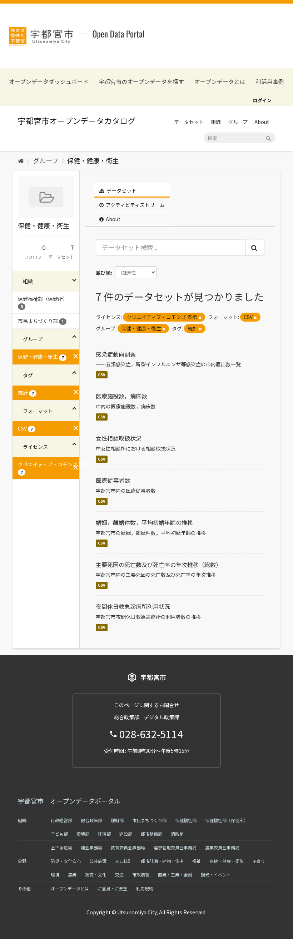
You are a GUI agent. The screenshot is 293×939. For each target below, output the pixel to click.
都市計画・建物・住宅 (162, 861)
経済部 (104, 834)
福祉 (196, 861)
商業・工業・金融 (175, 874)
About (261, 121)
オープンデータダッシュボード (49, 82)
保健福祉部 (186, 820)
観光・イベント (216, 874)
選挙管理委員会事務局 (175, 847)
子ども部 (59, 834)
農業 (72, 874)
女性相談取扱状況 (118, 438)
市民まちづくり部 (149, 820)
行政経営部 (61, 820)
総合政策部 (91, 820)
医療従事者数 (113, 480)
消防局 (177, 834)
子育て (258, 861)
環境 (55, 874)
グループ (238, 121)
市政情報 (140, 874)
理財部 (117, 820)
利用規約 (144, 888)
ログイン (262, 100)
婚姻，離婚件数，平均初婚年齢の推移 (144, 522)
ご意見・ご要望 (113, 888)
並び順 (103, 272)
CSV (101, 374)
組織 (216, 121)
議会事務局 (91, 847)
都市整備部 (151, 834)
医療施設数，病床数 (121, 396)
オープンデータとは (219, 82)
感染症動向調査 (116, 354)
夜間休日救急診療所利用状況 (133, 606)
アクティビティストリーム (135, 204)
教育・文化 (95, 874)
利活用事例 (269, 82)
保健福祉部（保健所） (226, 820)
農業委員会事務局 (222, 847)
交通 (119, 874)
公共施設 (97, 861)
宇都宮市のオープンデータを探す (141, 82)
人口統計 (123, 861)
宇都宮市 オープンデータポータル (69, 800)
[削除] (200, 317)
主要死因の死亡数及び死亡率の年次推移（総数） (159, 564)
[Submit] (268, 137)
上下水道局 (61, 847)
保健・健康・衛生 (93, 160)
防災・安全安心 (66, 861)
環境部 (82, 834)
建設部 (125, 834)
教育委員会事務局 (128, 847)
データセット (189, 121)
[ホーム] (21, 160)
